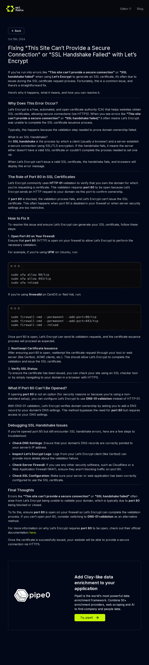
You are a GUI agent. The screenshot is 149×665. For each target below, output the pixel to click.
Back (18, 30)
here (32, 532)
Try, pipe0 (86, 617)
